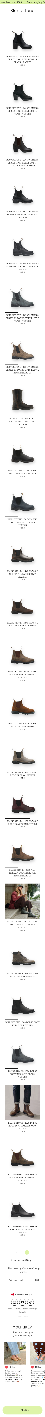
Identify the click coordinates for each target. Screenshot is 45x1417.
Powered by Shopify (22, 1316)
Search (10, 1308)
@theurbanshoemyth (22, 1335)
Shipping (17, 1308)
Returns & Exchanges (30, 1308)
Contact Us (22, 1312)
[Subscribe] (37, 1280)
